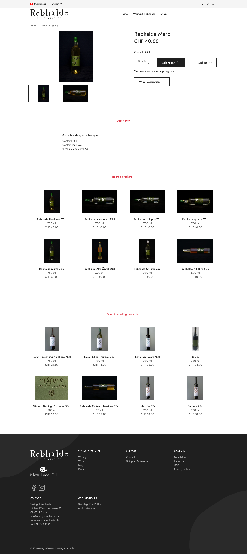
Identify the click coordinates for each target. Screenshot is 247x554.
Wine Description (150, 82)
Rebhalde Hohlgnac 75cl (52, 219)
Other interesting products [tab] (122, 314)
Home (124, 14)
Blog (81, 465)
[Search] (203, 4)
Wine (81, 461)
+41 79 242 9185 (40, 524)
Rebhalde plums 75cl (51, 269)
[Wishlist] (208, 4)
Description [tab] (123, 121)
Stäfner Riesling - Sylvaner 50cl (51, 406)
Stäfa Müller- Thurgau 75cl (99, 357)
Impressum (180, 461)
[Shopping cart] (213, 4)
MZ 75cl (195, 357)
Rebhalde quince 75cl (195, 219)
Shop (163, 14)
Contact (130, 457)
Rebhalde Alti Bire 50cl (195, 269)
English (55, 3)
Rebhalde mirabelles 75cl (99, 219)
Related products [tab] (122, 177)
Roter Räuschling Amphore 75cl (52, 357)
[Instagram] (41, 487)
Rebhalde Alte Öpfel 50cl (99, 269)
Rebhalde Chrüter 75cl (147, 269)
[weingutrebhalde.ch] (49, 14)
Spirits (55, 25)
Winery (82, 457)
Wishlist (203, 63)
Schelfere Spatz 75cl (147, 357)
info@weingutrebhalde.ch (44, 516)
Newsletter (180, 457)
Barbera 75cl (195, 406)
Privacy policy (182, 469)
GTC (176, 465)
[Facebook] (33, 487)
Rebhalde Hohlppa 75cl (147, 219)
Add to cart (169, 63)
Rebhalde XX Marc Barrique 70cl (99, 406)
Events (81, 469)
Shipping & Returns (137, 461)
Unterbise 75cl (147, 406)
